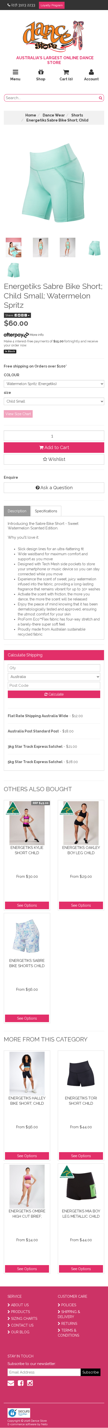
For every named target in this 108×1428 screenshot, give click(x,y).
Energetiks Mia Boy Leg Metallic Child (81, 1214)
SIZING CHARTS (24, 1319)
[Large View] (13, 247)
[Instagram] (30, 1383)
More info (36, 335)
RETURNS (69, 1324)
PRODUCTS (20, 1312)
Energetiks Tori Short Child (81, 1101)
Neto (44, 1424)
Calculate (55, 694)
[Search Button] (100, 98)
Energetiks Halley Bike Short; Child (27, 1101)
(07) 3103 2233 (23, 5)
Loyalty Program (52, 5)
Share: (10, 315)
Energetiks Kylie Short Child (27, 850)
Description (17, 511)
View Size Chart (18, 414)
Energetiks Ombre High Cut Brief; (27, 1214)
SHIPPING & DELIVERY (69, 1314)
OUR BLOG (20, 1332)
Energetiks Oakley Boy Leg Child (81, 850)
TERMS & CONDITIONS (68, 1332)
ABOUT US (20, 1305)
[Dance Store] (54, 35)
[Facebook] (20, 1383)
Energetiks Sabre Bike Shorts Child (27, 963)
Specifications (46, 511)
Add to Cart (56, 447)
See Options (27, 905)
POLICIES (68, 1305)
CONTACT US (22, 1325)
